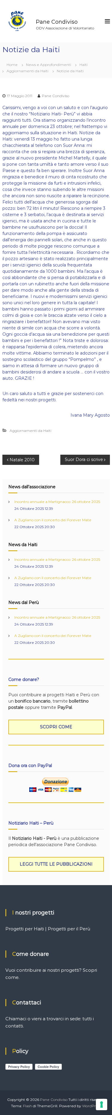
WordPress (91, 1106)
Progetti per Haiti (24, 929)
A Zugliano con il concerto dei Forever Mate (52, 520)
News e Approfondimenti (48, 64)
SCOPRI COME (56, 727)
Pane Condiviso (57, 22)
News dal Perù (23, 602)
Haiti (83, 64)
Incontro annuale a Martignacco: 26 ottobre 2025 (57, 501)
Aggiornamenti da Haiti (27, 71)
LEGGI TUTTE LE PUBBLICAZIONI (56, 864)
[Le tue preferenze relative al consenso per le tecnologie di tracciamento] (101, 1104)
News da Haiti (22, 544)
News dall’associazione (32, 486)
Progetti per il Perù (69, 929)
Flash (27, 1106)
